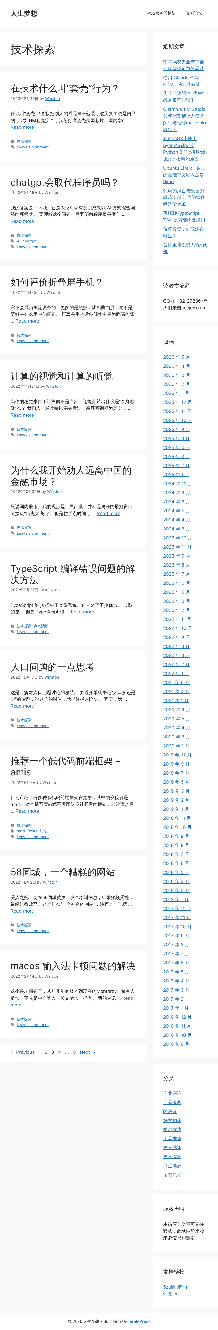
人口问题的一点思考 (52, 666)
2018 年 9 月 (176, 836)
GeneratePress (136, 1321)
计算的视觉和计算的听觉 (62, 376)
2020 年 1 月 (176, 745)
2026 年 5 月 (176, 357)
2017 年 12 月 (177, 908)
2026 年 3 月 (176, 375)
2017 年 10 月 (177, 926)
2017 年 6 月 (176, 962)
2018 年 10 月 (177, 827)
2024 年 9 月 (176, 492)
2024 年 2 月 (176, 529)
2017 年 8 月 (176, 944)
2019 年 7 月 (176, 773)
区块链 (170, 1111)
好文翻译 (172, 1120)
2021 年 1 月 (176, 700)
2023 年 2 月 (176, 610)
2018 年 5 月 (176, 872)
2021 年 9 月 (176, 682)
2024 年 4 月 (176, 519)
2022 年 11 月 (177, 619)
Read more (22, 127)
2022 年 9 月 (176, 637)
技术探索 (24, 141)
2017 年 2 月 (176, 999)
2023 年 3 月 (176, 601)
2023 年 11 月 (177, 547)
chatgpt (30, 241)
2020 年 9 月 (176, 709)
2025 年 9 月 (176, 429)
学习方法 (172, 1129)
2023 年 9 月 (176, 556)
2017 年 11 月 (177, 917)
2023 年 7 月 (176, 574)
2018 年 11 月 (177, 818)
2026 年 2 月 (176, 384)
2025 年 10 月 (177, 420)
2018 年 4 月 (176, 881)
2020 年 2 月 (176, 736)
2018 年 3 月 (176, 890)
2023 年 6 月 (176, 583)
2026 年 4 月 (176, 366)
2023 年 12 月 (177, 538)
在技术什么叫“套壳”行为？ (65, 88)
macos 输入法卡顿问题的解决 (73, 965)
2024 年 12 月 (177, 483)
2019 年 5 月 (176, 782)
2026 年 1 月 (176, 393)
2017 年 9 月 (176, 935)
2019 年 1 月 (176, 809)
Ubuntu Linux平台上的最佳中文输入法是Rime (184, 174)
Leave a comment (33, 147)
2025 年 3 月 (176, 456)
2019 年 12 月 (177, 755)
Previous (23, 1052)
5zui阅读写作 (176, 1287)
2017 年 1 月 (176, 1008)
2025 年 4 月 (176, 447)
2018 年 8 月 (176, 845)
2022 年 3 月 (176, 655)
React (32, 831)
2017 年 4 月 (176, 981)
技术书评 (172, 1147)
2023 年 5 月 (176, 592)
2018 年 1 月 (176, 899)
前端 (43, 831)
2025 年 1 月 (176, 474)
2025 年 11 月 (177, 411)
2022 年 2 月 (176, 664)
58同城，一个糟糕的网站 (63, 871)
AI (18, 241)
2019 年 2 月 (176, 800)
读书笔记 (172, 1174)
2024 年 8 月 (176, 501)
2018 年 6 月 (176, 863)
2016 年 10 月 (177, 1035)
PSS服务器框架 (161, 13)
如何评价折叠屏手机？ (57, 281)
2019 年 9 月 (176, 764)
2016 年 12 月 (177, 1017)
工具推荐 (172, 1138)
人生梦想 (24, 13)
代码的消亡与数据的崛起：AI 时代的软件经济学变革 (184, 197)
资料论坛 (194, 13)
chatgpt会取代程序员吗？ (65, 182)
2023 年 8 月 (176, 565)
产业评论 (172, 1093)
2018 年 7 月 (176, 854)
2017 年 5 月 (176, 972)
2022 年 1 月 (176, 673)
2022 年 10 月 (177, 628)
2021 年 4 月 (176, 691)
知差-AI (171, 1293)
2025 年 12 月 (177, 402)
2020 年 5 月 (176, 718)
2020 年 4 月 (176, 727)
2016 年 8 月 (176, 1044)
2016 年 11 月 (177, 1026)
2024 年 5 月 (176, 510)
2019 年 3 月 (176, 791)
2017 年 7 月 (176, 953)
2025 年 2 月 (176, 465)
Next (87, 1052)
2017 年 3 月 (176, 990)
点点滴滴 (41, 626)
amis (21, 831)
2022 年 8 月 (176, 646)
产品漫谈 (172, 1102)
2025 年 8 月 (176, 438)
